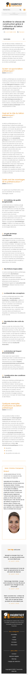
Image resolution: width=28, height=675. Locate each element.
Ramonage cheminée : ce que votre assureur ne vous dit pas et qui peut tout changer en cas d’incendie (14, 583)
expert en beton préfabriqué (12, 104)
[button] (24, 9)
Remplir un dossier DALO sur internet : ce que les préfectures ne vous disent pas (14, 557)
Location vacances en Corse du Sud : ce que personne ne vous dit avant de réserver (14, 570)
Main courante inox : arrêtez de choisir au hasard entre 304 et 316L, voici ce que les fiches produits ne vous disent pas (14, 598)
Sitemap (14, 659)
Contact (14, 654)
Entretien (14, 642)
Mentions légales (14, 656)
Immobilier (14, 634)
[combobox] (12, 9)
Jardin (14, 637)
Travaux (14, 639)
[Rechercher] (20, 9)
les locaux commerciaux (15, 432)
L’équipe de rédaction (14, 661)
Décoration (14, 645)
